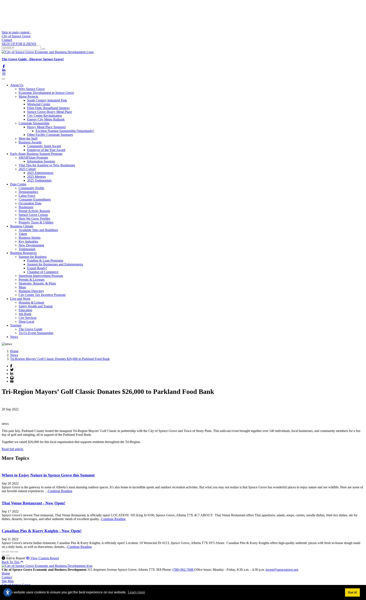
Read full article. (13, 449)
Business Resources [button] (23, 253)
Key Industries (28, 241)
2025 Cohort (27, 169)
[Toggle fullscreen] (12, 551)
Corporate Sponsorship (34, 123)
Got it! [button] (352, 592)
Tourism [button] (15, 325)
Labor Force (27, 195)
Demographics (28, 192)
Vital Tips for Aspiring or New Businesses (47, 165)
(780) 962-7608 (183, 569)
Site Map (8, 581)
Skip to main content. (16, 32)
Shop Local (26, 321)
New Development (31, 245)
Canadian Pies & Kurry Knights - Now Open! (42, 531)
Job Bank (25, 314)
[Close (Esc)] (3, 551)
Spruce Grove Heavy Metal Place (49, 112)
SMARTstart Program (33, 157)
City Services (27, 317)
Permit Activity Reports (34, 211)
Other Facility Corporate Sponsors (50, 134)
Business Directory (31, 291)
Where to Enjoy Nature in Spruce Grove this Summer (48, 475)
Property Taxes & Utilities (36, 222)
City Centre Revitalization (44, 115)
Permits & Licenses (31, 279)
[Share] (7, 551)
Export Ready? (37, 268)
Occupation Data (30, 203)
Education (25, 310)
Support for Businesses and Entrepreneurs (55, 264)
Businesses (26, 207)
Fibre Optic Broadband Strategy (48, 108)
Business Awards (30, 142)
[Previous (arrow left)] (3, 555)
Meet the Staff (28, 138)
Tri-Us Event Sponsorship (36, 333)
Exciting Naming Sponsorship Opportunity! (65, 131)
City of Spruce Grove (16, 36)
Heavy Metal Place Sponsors (46, 127)
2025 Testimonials (39, 180)
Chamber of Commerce (42, 272)
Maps (22, 287)
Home (6, 573)
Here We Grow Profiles (34, 218)
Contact (7, 40)
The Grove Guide (30, 329)
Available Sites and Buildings (38, 230)
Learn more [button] (136, 592)
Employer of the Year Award (46, 150)
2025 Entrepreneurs (40, 173)
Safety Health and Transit (36, 306)
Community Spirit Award (44, 146)
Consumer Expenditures (35, 199)
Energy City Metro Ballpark (46, 119)
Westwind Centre (38, 104)
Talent (23, 234)
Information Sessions (41, 161)
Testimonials (27, 249)
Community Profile (31, 188)
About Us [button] (16, 85)
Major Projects (28, 96)
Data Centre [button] (18, 184)
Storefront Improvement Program (41, 276)
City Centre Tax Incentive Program (42, 295)
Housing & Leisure (31, 302)
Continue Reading (60, 491)
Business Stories (29, 237)
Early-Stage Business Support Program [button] (36, 154)
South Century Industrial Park (47, 100)
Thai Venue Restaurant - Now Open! (33, 503)
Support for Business (33, 256)
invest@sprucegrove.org (282, 569)
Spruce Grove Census (33, 215)
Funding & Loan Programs (45, 260)
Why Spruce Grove (32, 89)
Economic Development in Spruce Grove (46, 92)
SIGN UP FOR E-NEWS (19, 44)
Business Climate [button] (21, 226)
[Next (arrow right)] (7, 555)
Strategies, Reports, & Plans (37, 283)
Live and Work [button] (20, 298)
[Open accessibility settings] (7, 592)
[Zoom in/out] (16, 551)
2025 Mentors (36, 176)
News (14, 337)
